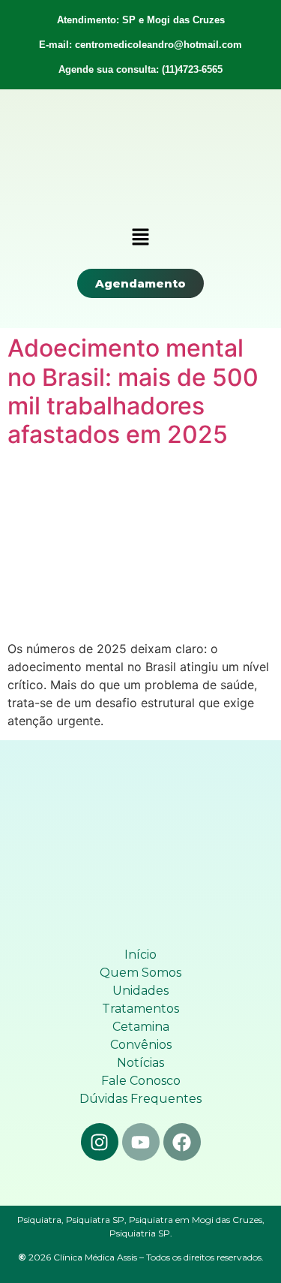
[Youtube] (141, 1142)
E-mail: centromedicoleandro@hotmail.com (140, 44)
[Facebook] (182, 1142)
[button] (140, 237)
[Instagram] (99, 1142)
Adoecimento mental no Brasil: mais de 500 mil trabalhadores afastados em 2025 (133, 391)
